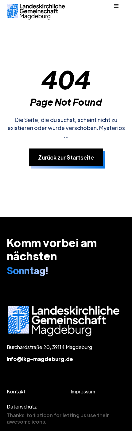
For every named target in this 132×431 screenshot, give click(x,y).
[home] (36, 11)
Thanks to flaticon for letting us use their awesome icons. (58, 418)
